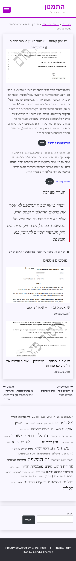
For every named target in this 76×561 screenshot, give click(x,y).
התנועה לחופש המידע (26, 442)
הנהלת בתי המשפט (29, 435)
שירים (70, 476)
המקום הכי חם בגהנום (61, 436)
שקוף (41, 476)
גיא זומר (66, 422)
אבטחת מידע (65, 417)
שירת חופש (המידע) (55, 476)
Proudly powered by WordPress (25, 547)
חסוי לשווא (60, 251)
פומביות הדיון (32, 466)
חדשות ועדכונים (50, 24)
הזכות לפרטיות (40, 429)
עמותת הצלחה (16, 460)
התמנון (54, 6)
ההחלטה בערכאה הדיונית (59, 142)
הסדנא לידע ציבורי (66, 442)
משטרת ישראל (43, 453)
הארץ (18, 423)
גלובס (55, 423)
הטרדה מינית (24, 429)
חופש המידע (61, 448)
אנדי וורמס (38, 417)
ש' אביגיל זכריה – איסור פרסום (48, 307)
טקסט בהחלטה (19, 448)
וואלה (8, 442)
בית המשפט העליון (20, 416)
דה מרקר (47, 423)
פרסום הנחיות (14, 467)
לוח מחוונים (67, 453)
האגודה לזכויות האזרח (33, 423)
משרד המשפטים (27, 453)
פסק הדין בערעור (62, 181)
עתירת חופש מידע (59, 466)
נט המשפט (38, 459)
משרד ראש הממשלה (62, 460)
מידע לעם (56, 453)
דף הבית (66, 24)
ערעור (50, 251)
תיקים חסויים (15, 251)
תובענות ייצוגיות (29, 476)
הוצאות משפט (62, 428)
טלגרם (30, 449)
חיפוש (70, 513)
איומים (51, 416)
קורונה (49, 471)
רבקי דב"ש (40, 472)
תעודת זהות (15, 482)
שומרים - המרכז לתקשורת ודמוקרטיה (20, 472)
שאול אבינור (29, 251)
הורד (42, 142)
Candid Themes (43, 552)
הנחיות (7, 436)
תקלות (68, 488)
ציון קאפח (41, 251)
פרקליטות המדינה (63, 471)
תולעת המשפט (60, 481)
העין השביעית (50, 442)
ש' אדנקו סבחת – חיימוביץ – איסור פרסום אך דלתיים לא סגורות (38, 363)
